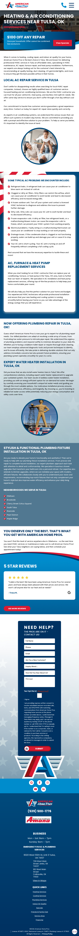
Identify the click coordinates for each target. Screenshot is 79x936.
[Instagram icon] (47, 782)
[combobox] (39, 660)
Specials (39, 908)
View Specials (62, 43)
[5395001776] (63, 5)
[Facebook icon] (39, 782)
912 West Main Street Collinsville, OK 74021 (39, 873)
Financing (39, 920)
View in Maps (39, 880)
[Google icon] (31, 782)
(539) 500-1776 (39, 811)
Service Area (40, 916)
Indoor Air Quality (39, 904)
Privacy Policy (47, 934)
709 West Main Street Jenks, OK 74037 (40, 863)
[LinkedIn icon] (43, 789)
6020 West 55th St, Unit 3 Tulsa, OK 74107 (39, 856)
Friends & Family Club (39, 912)
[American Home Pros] (17, 5)
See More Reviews (17, 608)
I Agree (26, 699)
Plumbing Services (39, 900)
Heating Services (39, 892)
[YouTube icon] (35, 789)
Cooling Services (39, 896)
